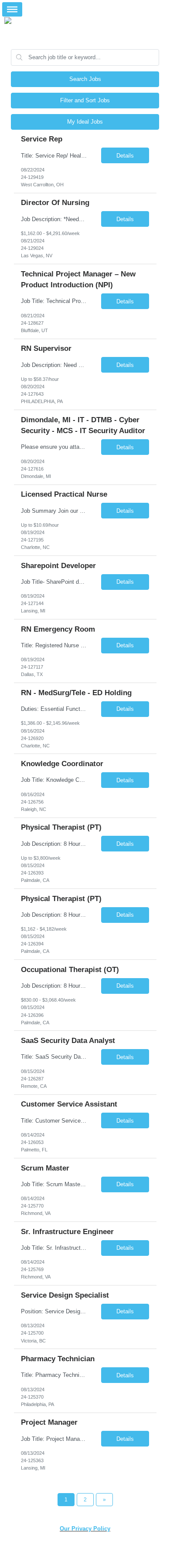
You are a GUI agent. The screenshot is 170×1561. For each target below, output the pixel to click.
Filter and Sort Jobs (85, 100)
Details (125, 155)
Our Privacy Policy (85, 1528)
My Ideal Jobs (85, 121)
